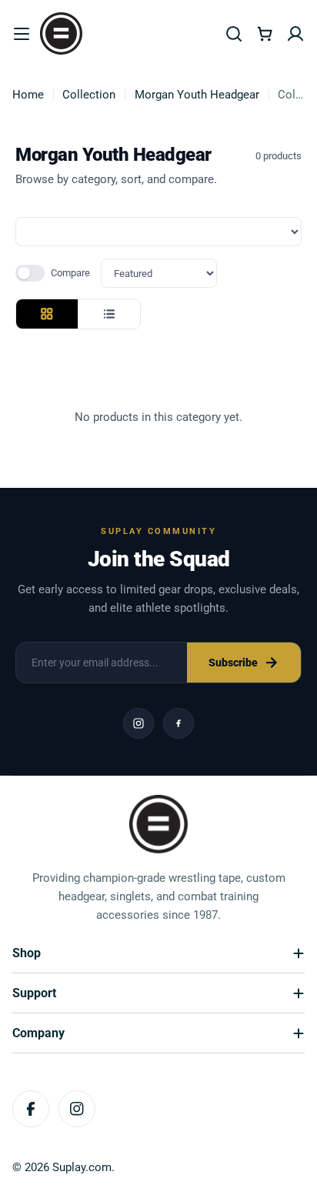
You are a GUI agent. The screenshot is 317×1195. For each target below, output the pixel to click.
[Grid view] (47, 314)
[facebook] (178, 723)
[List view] (109, 314)
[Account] (295, 34)
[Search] (234, 34)
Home (28, 95)
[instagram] (138, 723)
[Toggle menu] (21, 34)
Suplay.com (82, 1167)
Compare (70, 273)
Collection (88, 95)
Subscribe (233, 662)
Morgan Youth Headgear (197, 95)
